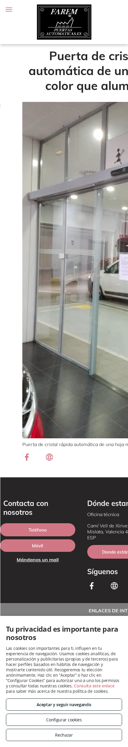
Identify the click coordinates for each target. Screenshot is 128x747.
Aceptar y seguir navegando (64, 704)
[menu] (9, 9)
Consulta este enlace (94, 686)
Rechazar (64, 735)
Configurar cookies (64, 720)
